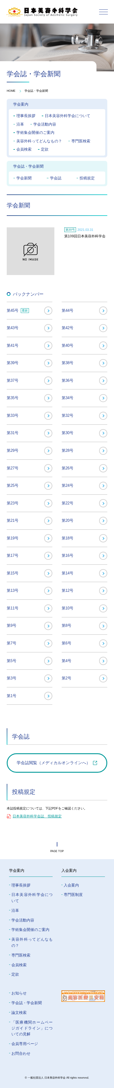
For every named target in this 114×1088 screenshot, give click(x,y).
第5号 (11, 661)
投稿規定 (87, 178)
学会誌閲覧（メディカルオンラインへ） (53, 763)
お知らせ (19, 993)
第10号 (67, 608)
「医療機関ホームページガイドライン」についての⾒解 (32, 1028)
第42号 (67, 328)
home (11, 90)
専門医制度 (73, 894)
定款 (45, 149)
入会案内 (71, 885)
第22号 (67, 503)
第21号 (12, 520)
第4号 (66, 661)
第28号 (67, 450)
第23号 (12, 503)
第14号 (67, 573)
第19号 (12, 538)
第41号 (12, 345)
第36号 (67, 380)
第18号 (67, 538)
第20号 (67, 520)
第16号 (67, 555)
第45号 (17, 310)
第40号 (67, 345)
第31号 (12, 433)
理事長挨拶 (25, 116)
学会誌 (55, 178)
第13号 (12, 590)
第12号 (67, 590)
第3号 (11, 678)
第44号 (67, 310)
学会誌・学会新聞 (36, 90)
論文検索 (19, 1012)
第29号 (12, 450)
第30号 (67, 433)
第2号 (66, 678)
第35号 (12, 398)
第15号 (12, 573)
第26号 (67, 468)
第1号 (11, 696)
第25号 (12, 485)
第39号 (12, 363)
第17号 (12, 555)
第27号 (12, 468)
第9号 (11, 625)
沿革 (20, 124)
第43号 (12, 328)
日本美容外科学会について (67, 116)
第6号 (66, 643)
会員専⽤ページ (24, 1044)
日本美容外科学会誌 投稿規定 (37, 816)
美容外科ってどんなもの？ (39, 141)
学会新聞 (24, 178)
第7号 (11, 643)
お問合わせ (20, 1053)
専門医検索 (80, 141)
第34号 (67, 398)
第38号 (67, 363)
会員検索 (24, 149)
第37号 (12, 380)
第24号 (67, 485)
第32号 (67, 415)
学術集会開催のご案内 (35, 132)
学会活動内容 (44, 124)
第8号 (66, 625)
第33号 (12, 415)
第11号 (12, 608)
